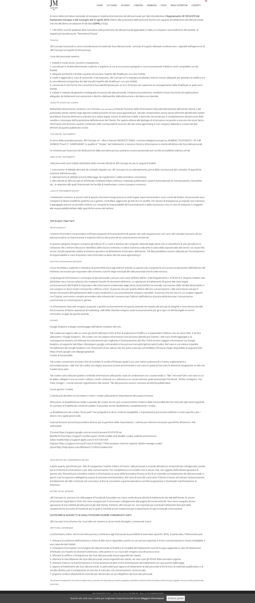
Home (100, 5)
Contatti (196, 5)
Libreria (138, 5)
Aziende (125, 5)
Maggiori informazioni (152, 598)
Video (164, 5)
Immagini (152, 5)
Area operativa (179, 5)
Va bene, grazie (176, 598)
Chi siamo (112, 5)
